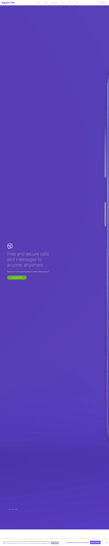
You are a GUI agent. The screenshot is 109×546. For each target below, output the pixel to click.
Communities (54, 2)
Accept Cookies (95, 542)
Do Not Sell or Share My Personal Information (77, 542)
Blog (76, 2)
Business (102, 2)
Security (62, 2)
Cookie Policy (55, 543)
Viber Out (70, 2)
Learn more (13, 509)
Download (37, 2)
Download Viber (17, 277)
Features (45, 2)
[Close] (106, 542)
